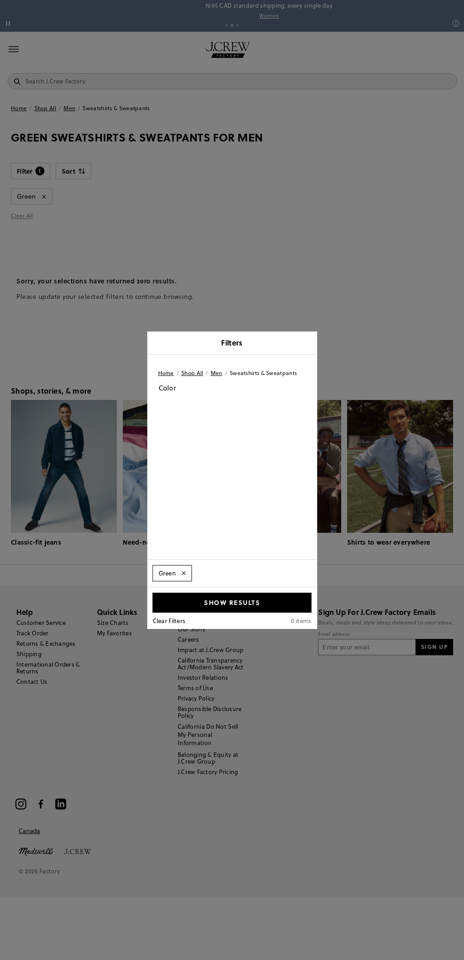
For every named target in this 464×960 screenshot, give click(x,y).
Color (167, 388)
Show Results (232, 602)
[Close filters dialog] (307, 344)
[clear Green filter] (183, 573)
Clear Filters (169, 621)
